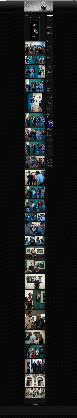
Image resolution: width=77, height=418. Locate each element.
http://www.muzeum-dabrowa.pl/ (49, 135)
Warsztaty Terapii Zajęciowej (49, 72)
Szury (47, 80)
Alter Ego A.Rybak (48, 57)
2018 (48, 141)
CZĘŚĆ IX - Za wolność (49, 27)
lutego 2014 (49, 153)
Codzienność (48, 58)
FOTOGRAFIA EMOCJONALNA (49, 160)
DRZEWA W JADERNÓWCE (49, 98)
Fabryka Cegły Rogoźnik (49, 45)
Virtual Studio (28, 12)
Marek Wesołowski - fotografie (49, 116)
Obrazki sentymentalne (49, 103)
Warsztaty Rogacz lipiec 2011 (49, 71)
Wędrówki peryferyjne (49, 54)
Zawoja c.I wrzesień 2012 (49, 87)
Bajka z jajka (48, 75)
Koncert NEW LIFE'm (49, 65)
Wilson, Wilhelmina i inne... (49, 108)
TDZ (47, 81)
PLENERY (48, 162)
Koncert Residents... (48, 66)
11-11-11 (48, 91)
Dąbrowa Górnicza (51, 159)
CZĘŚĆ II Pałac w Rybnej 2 (49, 33)
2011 (48, 156)
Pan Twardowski (48, 79)
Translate (51, 16)
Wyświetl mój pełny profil (49, 117)
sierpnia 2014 (49, 146)
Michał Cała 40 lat (48, 102)
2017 (48, 142)
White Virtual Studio (33, 12)
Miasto (47, 49)
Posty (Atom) (36, 404)
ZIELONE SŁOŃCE (50, 165)
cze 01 (49, 150)
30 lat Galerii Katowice (49, 92)
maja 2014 (49, 151)
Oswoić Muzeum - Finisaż (49, 104)
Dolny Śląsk (48, 96)
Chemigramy (48, 159)
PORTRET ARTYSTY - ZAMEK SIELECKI (28, 15)
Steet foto (48, 163)
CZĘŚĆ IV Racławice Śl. (49, 31)
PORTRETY (51, 162)
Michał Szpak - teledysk (49, 67)
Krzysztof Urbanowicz (49, 59)
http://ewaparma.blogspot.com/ (49, 129)
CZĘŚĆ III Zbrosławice (49, 32)
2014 (48, 144)
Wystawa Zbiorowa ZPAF (49, 109)
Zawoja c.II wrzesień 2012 (49, 88)
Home (25, 12)
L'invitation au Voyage (49, 48)
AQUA (47, 41)
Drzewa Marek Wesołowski (49, 97)
